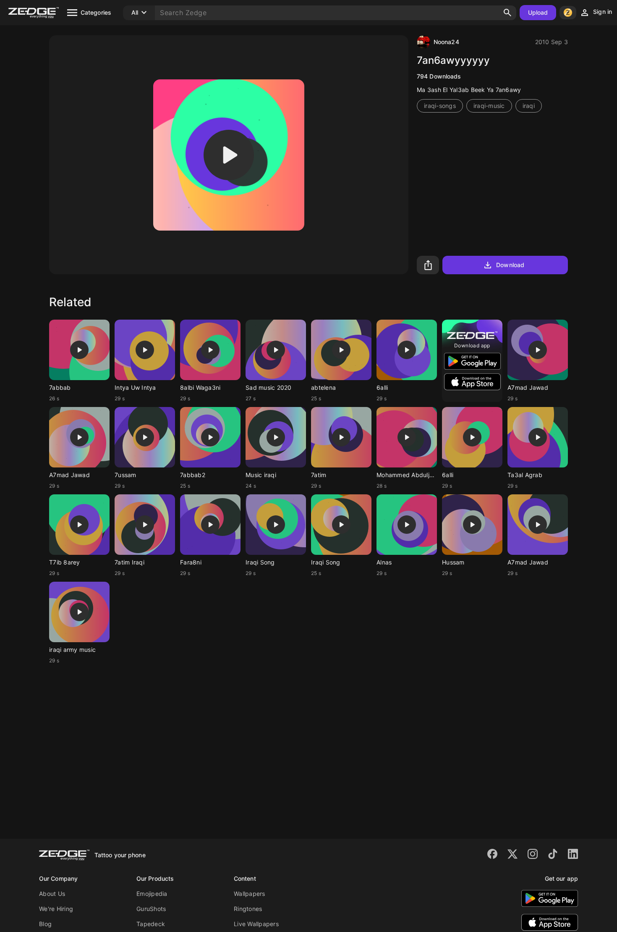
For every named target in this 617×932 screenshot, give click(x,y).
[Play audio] (229, 155)
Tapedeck (150, 923)
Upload (538, 12)
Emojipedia (151, 893)
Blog (45, 923)
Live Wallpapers (256, 923)
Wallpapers (249, 893)
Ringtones (248, 908)
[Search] (507, 12)
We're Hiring (56, 908)
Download (510, 264)
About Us (52, 893)
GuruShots (151, 908)
